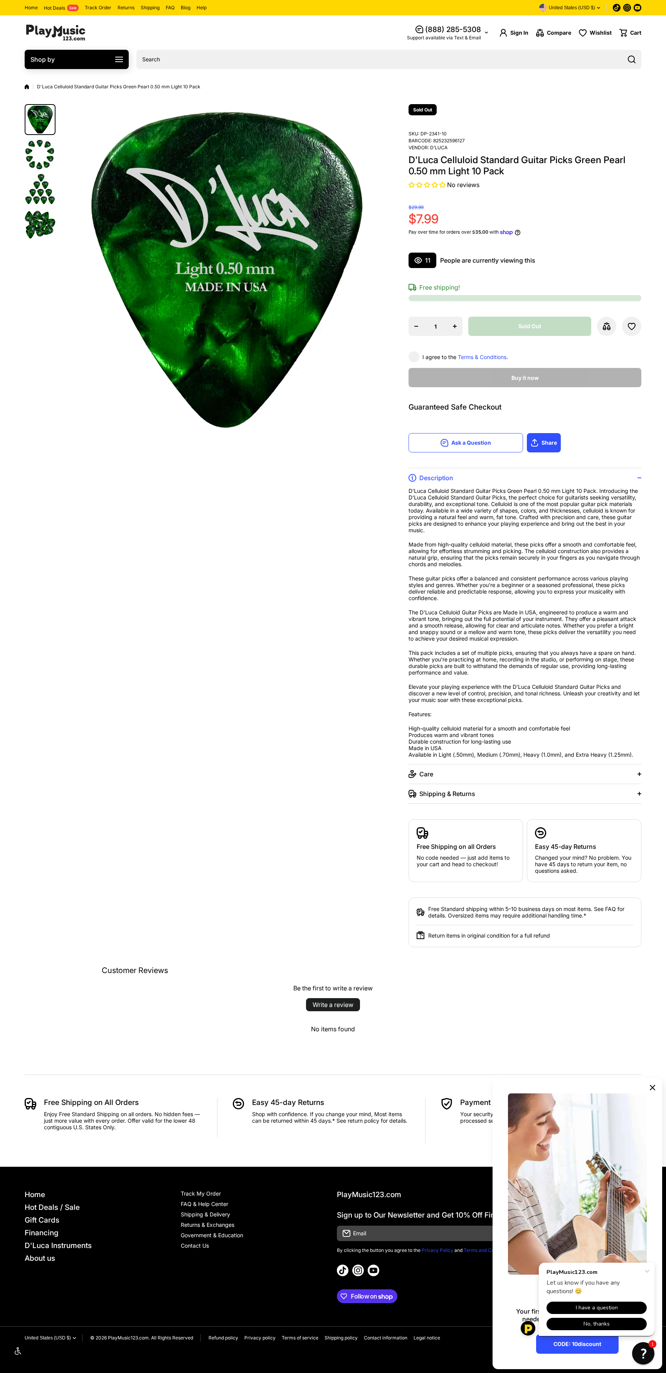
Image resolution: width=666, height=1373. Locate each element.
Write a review (333, 1005)
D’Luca (438, 147)
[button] (630, 33)
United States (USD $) (48, 1338)
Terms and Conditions (487, 1250)
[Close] (652, 1087)
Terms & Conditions (482, 357)
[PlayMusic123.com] (55, 32)
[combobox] (388, 59)
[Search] (631, 59)
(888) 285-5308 (453, 29)
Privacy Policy (437, 1250)
